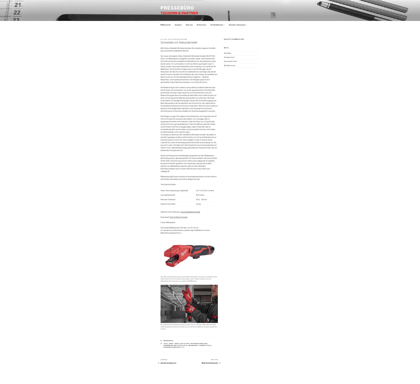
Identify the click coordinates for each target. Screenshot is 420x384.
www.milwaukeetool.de (190, 212)
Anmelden (227, 53)
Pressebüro (177, 8)
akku (171, 343)
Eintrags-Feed (229, 57)
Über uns (189, 25)
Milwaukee (169, 340)
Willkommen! (165, 25)
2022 (166, 343)
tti (183, 347)
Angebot (178, 25)
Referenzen (201, 25)
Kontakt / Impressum (237, 25)
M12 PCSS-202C (181, 345)
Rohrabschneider (172, 347)
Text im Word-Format (178, 217)
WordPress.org (229, 65)
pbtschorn (181, 39)
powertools (205, 345)
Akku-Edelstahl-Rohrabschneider (191, 343)
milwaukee (194, 345)
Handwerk (168, 345)
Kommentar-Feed (230, 61)
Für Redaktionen (216, 25)
